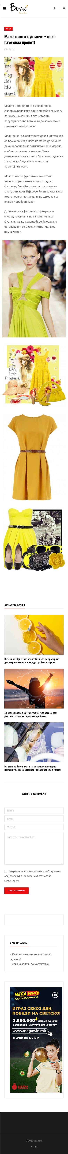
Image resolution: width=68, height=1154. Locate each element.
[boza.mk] (19, 8)
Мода (8, 28)
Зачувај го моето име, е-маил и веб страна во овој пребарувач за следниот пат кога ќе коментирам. (32, 876)
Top (35, 1147)
